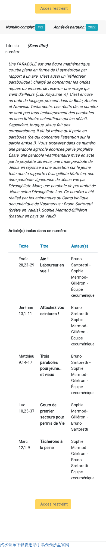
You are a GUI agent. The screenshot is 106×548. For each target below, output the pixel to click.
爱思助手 (32, 544)
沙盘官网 (61, 544)
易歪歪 (47, 544)
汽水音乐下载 (12, 544)
